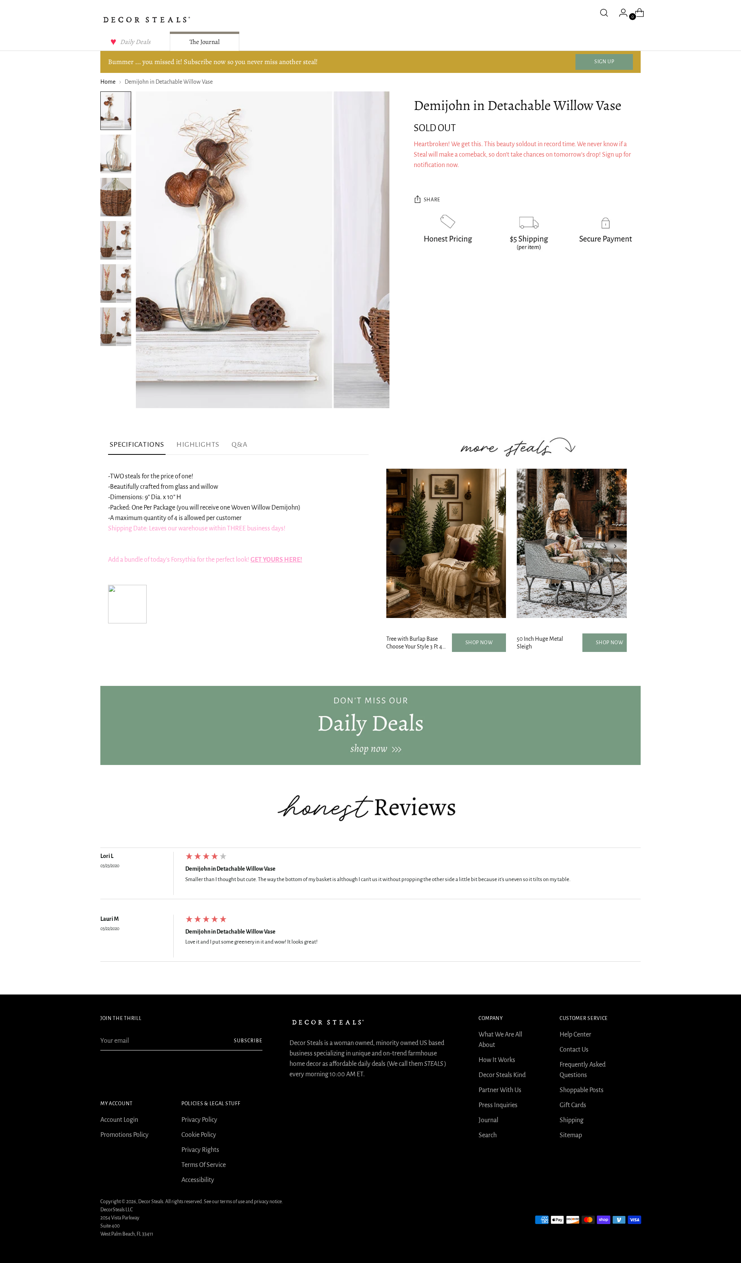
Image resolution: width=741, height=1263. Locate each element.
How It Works (497, 1060)
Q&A (239, 444)
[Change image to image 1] (115, 110)
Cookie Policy (198, 1134)
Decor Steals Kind (502, 1075)
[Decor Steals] (146, 20)
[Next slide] (615, 546)
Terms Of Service (203, 1165)
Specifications (137, 444)
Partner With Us (500, 1090)
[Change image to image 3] (115, 197)
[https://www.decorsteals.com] (370, 725)
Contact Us (574, 1049)
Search (488, 1135)
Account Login (119, 1119)
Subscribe (248, 1040)
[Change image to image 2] (115, 154)
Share (432, 200)
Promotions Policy (124, 1134)
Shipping (572, 1120)
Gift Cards (573, 1105)
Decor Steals (150, 1201)
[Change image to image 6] (115, 326)
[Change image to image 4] (115, 240)
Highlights (197, 444)
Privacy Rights (200, 1149)
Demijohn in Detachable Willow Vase (230, 869)
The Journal (204, 41)
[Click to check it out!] (127, 621)
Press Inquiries (498, 1105)
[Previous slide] (397, 546)
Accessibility (197, 1180)
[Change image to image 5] (115, 283)
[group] (370, 875)
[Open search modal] (604, 12)
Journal (488, 1120)
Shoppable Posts (582, 1090)
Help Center (575, 1034)
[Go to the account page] (620, 12)
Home (107, 82)
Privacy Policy (199, 1119)
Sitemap (571, 1135)
